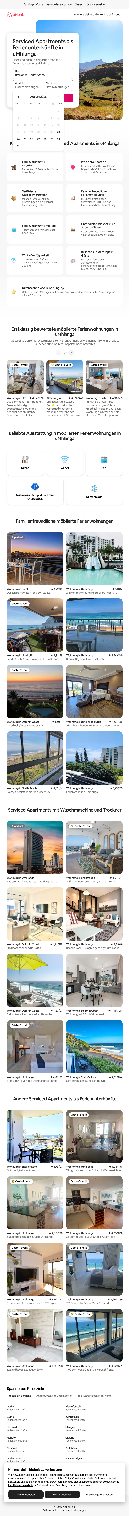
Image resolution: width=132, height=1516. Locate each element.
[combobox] (43, 75)
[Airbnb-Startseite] (15, 14)
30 (58, 139)
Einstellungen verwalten (99, 1494)
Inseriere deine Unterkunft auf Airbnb (96, 14)
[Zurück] (58, 353)
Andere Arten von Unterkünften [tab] (54, 1395)
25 (25, 139)
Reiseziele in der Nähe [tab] (19, 1395)
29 (51, 139)
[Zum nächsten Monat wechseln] (58, 97)
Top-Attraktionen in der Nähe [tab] (94, 1395)
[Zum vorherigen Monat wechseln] (19, 97)
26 (31, 139)
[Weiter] (71, 353)
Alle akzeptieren (26, 1494)
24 (18, 139)
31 (18, 146)
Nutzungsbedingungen (73, 1510)
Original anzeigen (96, 4)
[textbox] (27, 87)
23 (58, 132)
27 (38, 139)
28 (45, 139)
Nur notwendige (62, 1494)
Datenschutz (50, 1510)
